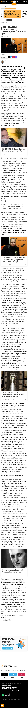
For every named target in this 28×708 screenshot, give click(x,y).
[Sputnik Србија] (4, 2)
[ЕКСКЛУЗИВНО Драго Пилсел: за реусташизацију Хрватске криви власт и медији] (14, 246)
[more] (25, 153)
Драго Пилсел (21, 625)
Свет (2, 670)
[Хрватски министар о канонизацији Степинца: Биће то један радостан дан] (14, 381)
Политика (7, 670)
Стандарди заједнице (6, 685)
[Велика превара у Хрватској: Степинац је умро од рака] (14, 558)
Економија (15, 670)
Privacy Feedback (16, 690)
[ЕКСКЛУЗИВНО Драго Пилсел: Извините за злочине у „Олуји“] (14, 137)
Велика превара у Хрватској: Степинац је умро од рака (12, 571)
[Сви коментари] (2, 705)
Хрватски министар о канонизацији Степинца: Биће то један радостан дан (13, 394)
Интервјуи (14, 625)
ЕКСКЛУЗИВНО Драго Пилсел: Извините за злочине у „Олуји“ (13, 150)
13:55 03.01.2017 (5, 36)
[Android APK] (5, 695)
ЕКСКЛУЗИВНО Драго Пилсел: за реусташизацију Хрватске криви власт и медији (13, 260)
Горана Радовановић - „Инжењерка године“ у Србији (11, 13)
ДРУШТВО (22, 670)
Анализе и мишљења (5, 625)
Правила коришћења (10, 683)
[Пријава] (17, 1)
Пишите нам (18, 683)
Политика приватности (6, 690)
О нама (2, 683)
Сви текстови (7, 62)
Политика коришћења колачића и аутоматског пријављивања (9, 687)
